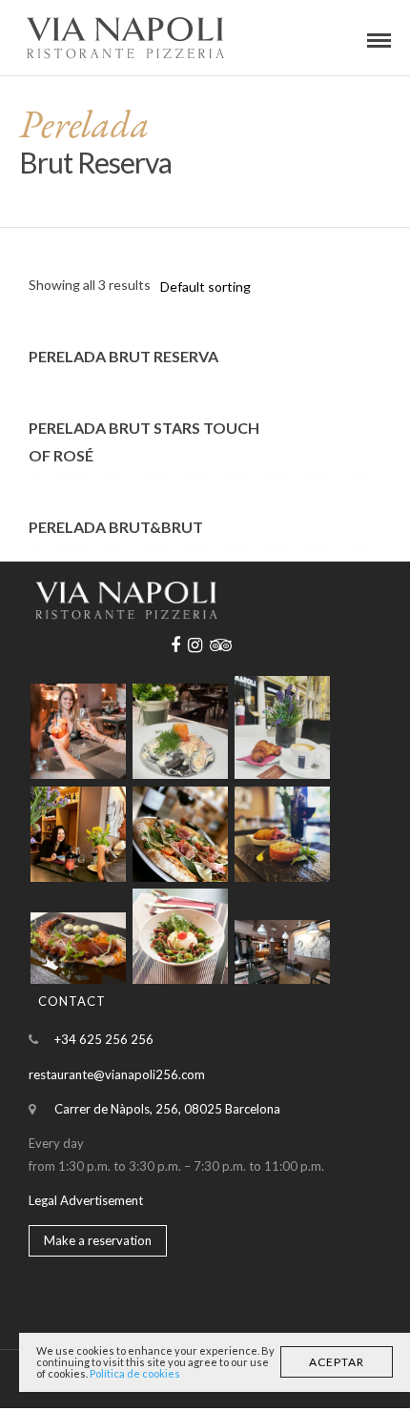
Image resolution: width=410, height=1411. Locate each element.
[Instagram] (195, 645)
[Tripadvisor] (221, 645)
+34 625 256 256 (104, 1039)
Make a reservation (98, 1240)
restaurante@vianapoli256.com (117, 1074)
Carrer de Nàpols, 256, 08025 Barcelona (167, 1108)
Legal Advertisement (86, 1200)
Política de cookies (135, 1373)
